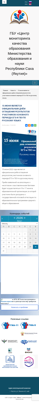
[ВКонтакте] (26, 125)
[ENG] (30, 4)
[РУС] (30, 2)
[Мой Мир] (32, 125)
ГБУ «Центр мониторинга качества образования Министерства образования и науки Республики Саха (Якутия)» (19, 53)
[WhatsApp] (35, 125)
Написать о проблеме (19, 307)
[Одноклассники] (29, 125)
